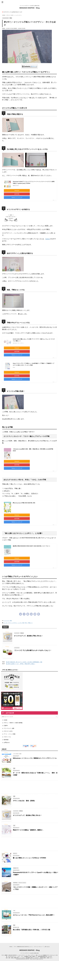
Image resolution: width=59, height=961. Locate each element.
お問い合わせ (47, 946)
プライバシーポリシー (38, 946)
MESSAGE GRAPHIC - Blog (29, 8)
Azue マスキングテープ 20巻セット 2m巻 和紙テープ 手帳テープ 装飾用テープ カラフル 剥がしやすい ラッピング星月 (33, 364)
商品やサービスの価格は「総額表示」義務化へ (28, 830)
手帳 (11, 620)
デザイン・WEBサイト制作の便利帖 (13, 722)
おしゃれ (5, 622)
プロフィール (7, 737)
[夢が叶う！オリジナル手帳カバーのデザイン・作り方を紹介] (31, 614)
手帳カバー (30, 622)
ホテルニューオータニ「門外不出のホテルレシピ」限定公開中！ (34, 915)
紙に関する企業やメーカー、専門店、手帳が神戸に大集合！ (20, 663)
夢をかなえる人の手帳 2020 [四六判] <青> (24, 503)
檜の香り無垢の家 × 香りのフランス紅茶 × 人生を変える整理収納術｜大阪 (24, 662)
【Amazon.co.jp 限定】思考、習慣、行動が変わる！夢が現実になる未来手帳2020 (33, 450)
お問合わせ (7, 742)
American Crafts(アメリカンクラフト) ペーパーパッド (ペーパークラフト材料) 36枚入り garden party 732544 (34, 182)
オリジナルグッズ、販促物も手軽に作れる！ (28, 636)
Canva (47, 239)
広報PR (6, 725)
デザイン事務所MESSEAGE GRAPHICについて (23, 946)
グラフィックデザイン (12, 622)
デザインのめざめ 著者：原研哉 (24, 801)
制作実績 (6, 739)
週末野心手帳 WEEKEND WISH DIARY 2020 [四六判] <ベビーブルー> (31, 546)
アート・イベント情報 (9, 734)
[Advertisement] (29, 787)
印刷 (23, 622)
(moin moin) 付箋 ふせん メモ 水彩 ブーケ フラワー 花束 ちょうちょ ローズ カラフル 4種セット (34, 340)
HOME (5, 720)
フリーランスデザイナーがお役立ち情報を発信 (29, 953)
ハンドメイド (6, 620)
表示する (33, 66)
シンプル (20, 622)
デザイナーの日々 (8, 731)
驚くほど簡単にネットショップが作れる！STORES (29, 858)
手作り (26, 622)
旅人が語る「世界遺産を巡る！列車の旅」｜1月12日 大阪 (31, 929)
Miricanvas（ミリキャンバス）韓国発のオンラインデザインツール (35, 758)
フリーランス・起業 (9, 728)
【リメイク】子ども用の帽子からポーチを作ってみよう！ (32, 650)
